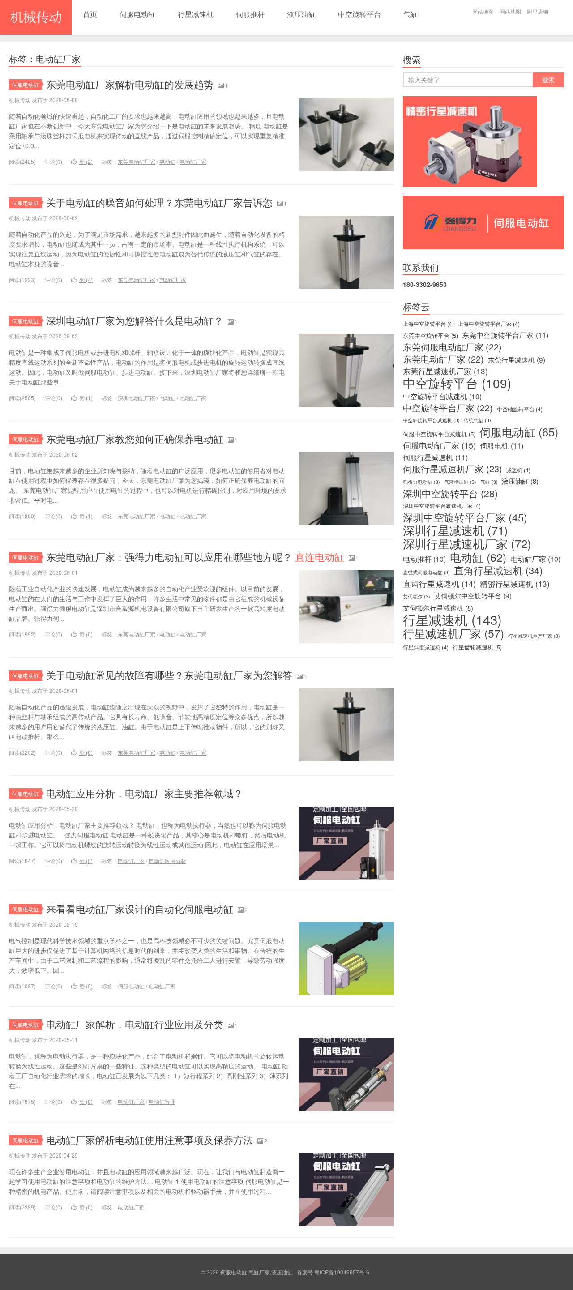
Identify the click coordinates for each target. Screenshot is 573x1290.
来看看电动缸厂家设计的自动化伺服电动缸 (139, 908)
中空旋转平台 (359, 14)
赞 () (86, 161)
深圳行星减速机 (455, 529)
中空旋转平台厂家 (448, 407)
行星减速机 (196, 14)
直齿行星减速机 (439, 583)
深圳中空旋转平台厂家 (465, 517)
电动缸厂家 (193, 161)
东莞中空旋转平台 (430, 335)
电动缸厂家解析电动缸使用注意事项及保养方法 (149, 1139)
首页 (90, 14)
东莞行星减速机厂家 (445, 371)
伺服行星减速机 (435, 457)
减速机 (518, 470)
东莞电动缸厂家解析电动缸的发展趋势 (130, 84)
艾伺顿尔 (416, 596)
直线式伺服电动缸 (426, 572)
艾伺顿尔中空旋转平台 (473, 595)
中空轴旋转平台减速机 (431, 420)
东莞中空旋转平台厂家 (505, 334)
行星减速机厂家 (453, 633)
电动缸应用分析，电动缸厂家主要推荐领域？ (144, 793)
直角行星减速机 (498, 570)
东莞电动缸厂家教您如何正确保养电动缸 (134, 438)
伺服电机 (501, 445)
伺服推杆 (250, 14)
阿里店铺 (537, 11)
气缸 (410, 14)
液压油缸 (301, 14)
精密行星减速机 (515, 583)
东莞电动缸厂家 (136, 161)
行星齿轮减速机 (477, 647)
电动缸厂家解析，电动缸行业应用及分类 (134, 1024)
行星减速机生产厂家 (534, 635)
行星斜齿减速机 (426, 647)
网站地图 (483, 11)
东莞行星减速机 (516, 359)
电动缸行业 (162, 1101)
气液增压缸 (460, 481)
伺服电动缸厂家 (439, 445)
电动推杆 (424, 559)
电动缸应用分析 (167, 860)
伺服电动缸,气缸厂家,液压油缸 (36, 17)
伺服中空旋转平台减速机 (439, 434)
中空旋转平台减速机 (442, 396)
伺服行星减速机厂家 (452, 468)
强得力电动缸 (421, 481)
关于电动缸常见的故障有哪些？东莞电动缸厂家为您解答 (169, 675)
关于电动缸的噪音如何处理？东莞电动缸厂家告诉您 (159, 202)
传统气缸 (477, 420)
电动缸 (167, 161)
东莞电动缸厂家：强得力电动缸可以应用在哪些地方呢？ (195, 557)
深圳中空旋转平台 (450, 493)
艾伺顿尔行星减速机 (438, 607)
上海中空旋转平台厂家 (489, 323)
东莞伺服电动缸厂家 (452, 346)
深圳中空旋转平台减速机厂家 (442, 505)
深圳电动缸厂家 (136, 398)
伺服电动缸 (137, 14)
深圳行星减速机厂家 (467, 543)
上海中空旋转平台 (428, 323)
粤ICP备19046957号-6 (341, 1272)
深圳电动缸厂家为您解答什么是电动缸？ (134, 320)
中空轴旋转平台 (520, 409)
